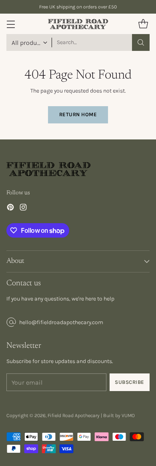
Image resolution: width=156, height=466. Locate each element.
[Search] (141, 42)
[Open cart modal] (143, 24)
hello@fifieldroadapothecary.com (61, 322)
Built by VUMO (119, 415)
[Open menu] (10, 24)
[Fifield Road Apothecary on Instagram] (23, 208)
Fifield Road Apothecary (74, 415)
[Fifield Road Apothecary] (78, 24)
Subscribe (129, 382)
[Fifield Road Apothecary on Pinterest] (10, 208)
